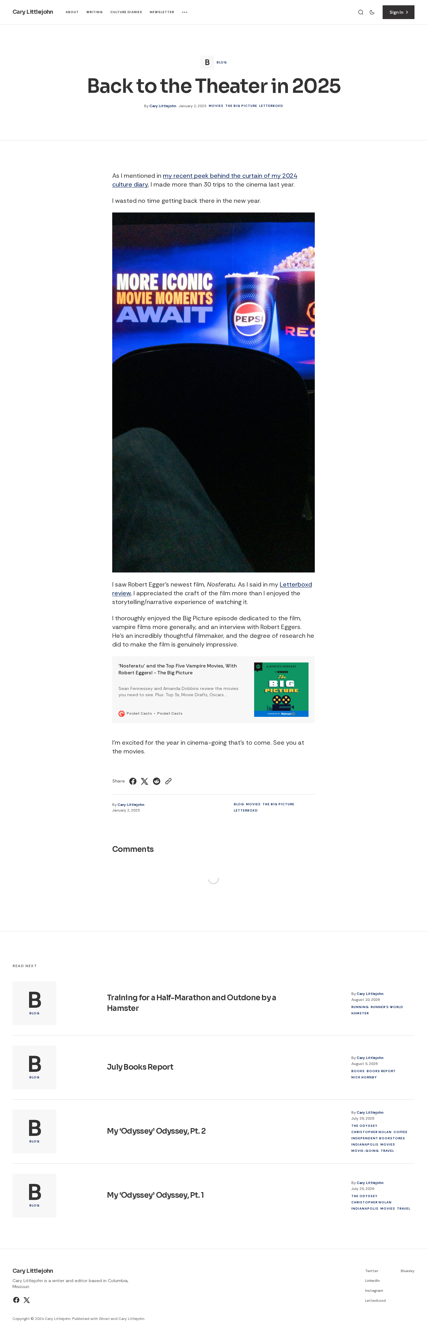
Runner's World (387, 1007)
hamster (360, 1013)
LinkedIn (372, 1280)
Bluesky (407, 1270)
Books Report (381, 1071)
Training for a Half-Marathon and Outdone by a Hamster (191, 1003)
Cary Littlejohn (162, 105)
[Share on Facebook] (133, 781)
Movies (216, 106)
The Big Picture (241, 106)
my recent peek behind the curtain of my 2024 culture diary (204, 180)
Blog (222, 62)
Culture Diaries (126, 12)
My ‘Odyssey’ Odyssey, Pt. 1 (155, 1195)
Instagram (374, 1290)
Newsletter (162, 12)
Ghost (104, 1318)
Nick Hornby (364, 1077)
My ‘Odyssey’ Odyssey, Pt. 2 (156, 1131)
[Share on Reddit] (157, 781)
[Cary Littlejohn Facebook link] (17, 1300)
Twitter (371, 1270)
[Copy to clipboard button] (168, 781)
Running (360, 1007)
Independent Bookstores (378, 1138)
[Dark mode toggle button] (372, 12)
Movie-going (365, 1151)
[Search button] (360, 12)
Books (358, 1071)
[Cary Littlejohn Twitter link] (26, 1300)
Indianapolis (365, 1144)
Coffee (401, 1132)
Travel (387, 1151)
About (72, 12)
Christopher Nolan (371, 1132)
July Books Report (140, 1067)
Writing (94, 12)
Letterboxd (271, 106)
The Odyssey (364, 1126)
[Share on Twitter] (145, 781)
